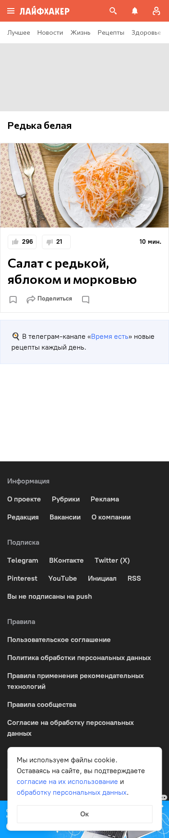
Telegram (22, 560)
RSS (134, 578)
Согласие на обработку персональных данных (70, 728)
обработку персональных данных (72, 792)
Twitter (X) (112, 560)
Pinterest (22, 578)
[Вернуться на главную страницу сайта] (44, 10)
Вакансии (65, 517)
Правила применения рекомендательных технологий (75, 681)
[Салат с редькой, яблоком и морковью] (84, 185)
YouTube (62, 578)
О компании (111, 517)
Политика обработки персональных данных (79, 657)
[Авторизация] (156, 11)
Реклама (105, 499)
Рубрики (66, 499)
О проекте (24, 499)
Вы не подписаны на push (49, 596)
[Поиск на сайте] (113, 11)
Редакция (23, 517)
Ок (84, 814)
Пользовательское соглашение (59, 639)
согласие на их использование (67, 781)
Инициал (102, 578)
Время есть (109, 336)
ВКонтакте (66, 560)
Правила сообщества (41, 704)
